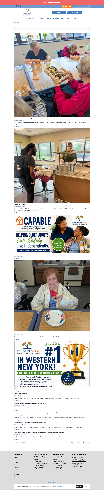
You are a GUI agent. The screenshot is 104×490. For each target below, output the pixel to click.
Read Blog (16, 126)
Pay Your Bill (75, 12)
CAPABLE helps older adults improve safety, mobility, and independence (33, 254)
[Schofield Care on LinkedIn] (18, 6)
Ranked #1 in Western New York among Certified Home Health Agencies (33, 386)
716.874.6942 (78, 464)
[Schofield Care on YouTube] (20, 6)
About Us (40, 18)
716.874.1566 (79, 463)
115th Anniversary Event (20, 393)
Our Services (30, 18)
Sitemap (16, 477)
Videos (62, 18)
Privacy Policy (61, 486)
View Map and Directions (40, 463)
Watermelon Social (19, 332)
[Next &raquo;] (88, 443)
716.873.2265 (59, 467)
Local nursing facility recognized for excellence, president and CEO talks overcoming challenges (39, 432)
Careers (48, 18)
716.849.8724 (39, 467)
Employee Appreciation (20, 204)
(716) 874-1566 (67, 6)
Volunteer (55, 18)
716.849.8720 (41, 465)
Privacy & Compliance (52, 482)
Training (75, 18)
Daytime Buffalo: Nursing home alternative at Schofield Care (30, 423)
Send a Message (41, 469)
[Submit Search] (88, 6)
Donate (59, 12)
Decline (85, 486)
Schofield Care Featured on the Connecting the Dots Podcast (30, 403)
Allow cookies (79, 486)
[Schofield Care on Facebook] (16, 6)
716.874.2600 (60, 465)
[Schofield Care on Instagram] (22, 6)
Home (15, 22)
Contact (68, 18)
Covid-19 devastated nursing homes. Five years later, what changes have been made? (36, 413)
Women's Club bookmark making (23, 118)
